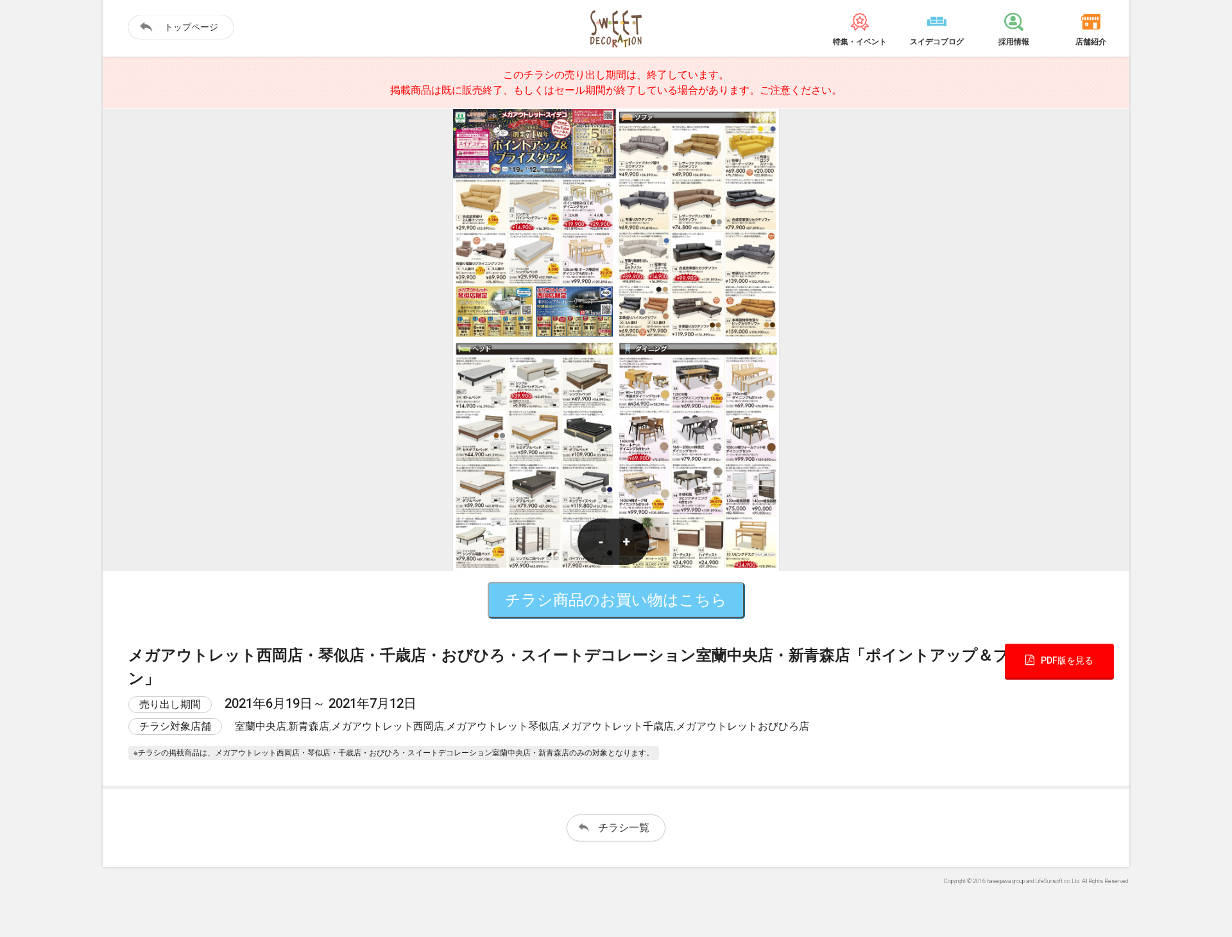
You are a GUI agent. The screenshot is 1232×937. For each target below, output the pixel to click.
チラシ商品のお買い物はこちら (616, 599)
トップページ (191, 27)
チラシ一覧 (623, 827)
